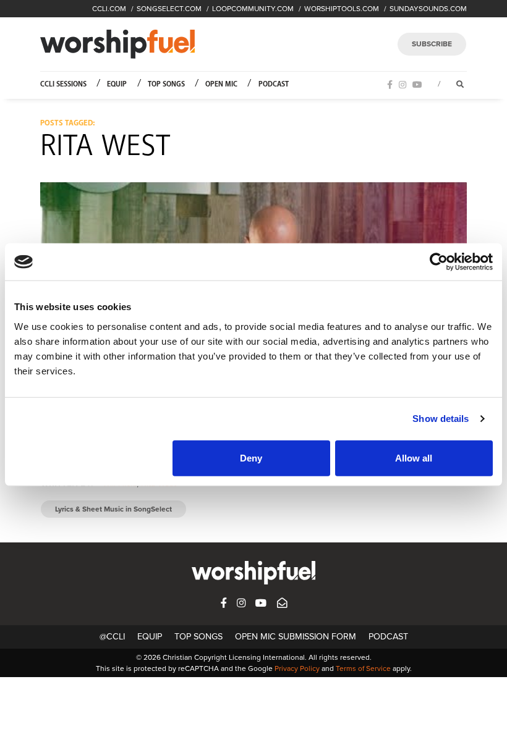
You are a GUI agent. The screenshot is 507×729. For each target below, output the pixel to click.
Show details (440, 418)
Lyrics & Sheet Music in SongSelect (113, 509)
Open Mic (221, 84)
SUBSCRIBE (432, 44)
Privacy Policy (297, 668)
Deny (251, 457)
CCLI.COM (109, 8)
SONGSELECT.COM (169, 8)
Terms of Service (363, 668)
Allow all (413, 457)
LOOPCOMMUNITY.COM (253, 8)
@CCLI (112, 636)
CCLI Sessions (63, 84)
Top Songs (166, 84)
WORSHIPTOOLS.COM (341, 8)
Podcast (273, 84)
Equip (117, 84)
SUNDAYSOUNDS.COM (428, 8)
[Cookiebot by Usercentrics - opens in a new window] (439, 262)
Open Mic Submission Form (295, 636)
